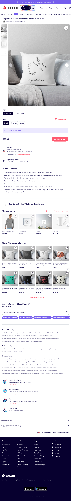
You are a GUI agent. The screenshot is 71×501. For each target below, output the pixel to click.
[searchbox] (35, 312)
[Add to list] (66, 28)
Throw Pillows (6, 330)
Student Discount (7, 456)
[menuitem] (3, 14)
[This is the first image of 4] (10, 65)
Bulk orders (6, 464)
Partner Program (22, 450)
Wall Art (38, 14)
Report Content (6, 421)
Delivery (36, 444)
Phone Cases (30, 14)
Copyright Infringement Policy (11, 426)
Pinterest (57, 456)
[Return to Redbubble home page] (10, 8)
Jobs (18, 459)
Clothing (12, 14)
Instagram (58, 444)
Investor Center (22, 447)
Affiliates (20, 453)
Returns (36, 447)
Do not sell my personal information (32, 480)
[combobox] (27, 8)
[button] (35, 2)
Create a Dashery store (22, 466)
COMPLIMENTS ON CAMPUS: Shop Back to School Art (35, 2)
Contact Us (38, 462)
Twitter (57, 450)
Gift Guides (6, 444)
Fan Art (4, 447)
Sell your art (21, 456)
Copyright (37, 459)
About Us (20, 444)
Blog (3, 453)
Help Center (38, 450)
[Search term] (32, 8)
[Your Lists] (65, 8)
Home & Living (47, 14)
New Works (6, 450)
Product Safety (39, 456)
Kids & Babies (57, 14)
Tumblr (57, 453)
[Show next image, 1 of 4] (67, 65)
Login (4, 459)
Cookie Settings (39, 464)
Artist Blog (20, 462)
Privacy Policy (17, 480)
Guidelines (37, 453)
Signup (4, 462)
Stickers (21, 14)
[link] (10, 317)
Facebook (58, 447)
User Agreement (6, 480)
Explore (3, 14)
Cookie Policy (47, 480)
